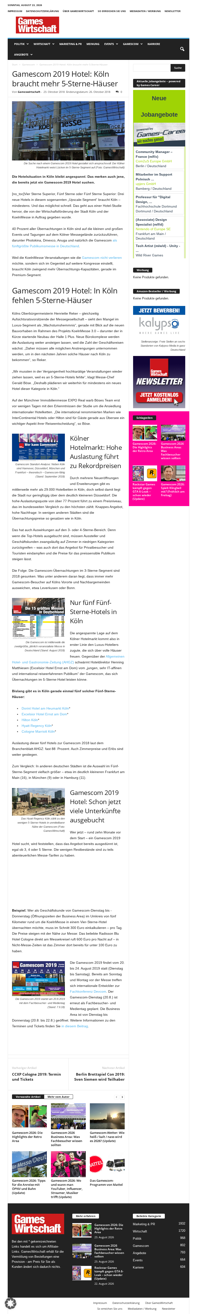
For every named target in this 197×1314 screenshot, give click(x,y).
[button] (182, 49)
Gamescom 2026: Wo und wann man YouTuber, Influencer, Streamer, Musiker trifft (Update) (66, 1188)
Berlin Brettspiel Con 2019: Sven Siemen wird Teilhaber (99, 1077)
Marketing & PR (70, 44)
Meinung (92, 44)
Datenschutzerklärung (42, 11)
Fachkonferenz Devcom (88, 991)
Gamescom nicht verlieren (102, 258)
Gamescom (130, 44)
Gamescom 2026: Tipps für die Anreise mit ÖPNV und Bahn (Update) (28, 1186)
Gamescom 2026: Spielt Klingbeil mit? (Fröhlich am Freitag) (173, 489)
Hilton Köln (30, 720)
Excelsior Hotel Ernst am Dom (44, 714)
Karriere (154, 44)
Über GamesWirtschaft (78, 11)
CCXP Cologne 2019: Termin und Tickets (36, 1077)
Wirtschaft (42, 44)
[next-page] (122, 1096)
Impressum (15, 11)
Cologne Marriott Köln (38, 731)
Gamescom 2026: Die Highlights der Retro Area (27, 1136)
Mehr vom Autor (58, 1096)
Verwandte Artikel (28, 1096)
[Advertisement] (128, 25)
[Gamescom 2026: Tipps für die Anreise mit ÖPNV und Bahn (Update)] (29, 1164)
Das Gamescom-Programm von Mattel (106, 1182)
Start (15, 64)
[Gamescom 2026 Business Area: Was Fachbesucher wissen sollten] (68, 1116)
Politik (19, 44)
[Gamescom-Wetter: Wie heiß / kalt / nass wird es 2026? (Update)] (107, 1116)
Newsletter (173, 11)
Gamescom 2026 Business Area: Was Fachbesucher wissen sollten (66, 1138)
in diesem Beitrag (75, 1026)
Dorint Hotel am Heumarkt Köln (45, 708)
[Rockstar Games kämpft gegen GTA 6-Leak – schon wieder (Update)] (145, 473)
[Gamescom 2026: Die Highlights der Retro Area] (29, 1116)
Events (109, 44)
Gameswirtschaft (29, 92)
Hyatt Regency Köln (37, 726)
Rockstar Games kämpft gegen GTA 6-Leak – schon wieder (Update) (144, 491)
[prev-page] (116, 1096)
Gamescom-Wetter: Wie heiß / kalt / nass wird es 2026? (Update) (107, 1136)
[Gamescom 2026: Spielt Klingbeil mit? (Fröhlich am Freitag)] (173, 473)
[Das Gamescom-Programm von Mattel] (107, 1164)
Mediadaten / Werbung (145, 11)
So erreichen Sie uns (112, 11)
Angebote (21, 54)
